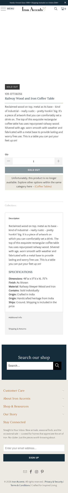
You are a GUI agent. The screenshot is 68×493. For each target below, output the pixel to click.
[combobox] (34, 366)
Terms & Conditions (20, 485)
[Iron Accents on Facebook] (31, 472)
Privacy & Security (54, 482)
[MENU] (2, 8)
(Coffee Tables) (43, 186)
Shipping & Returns (17, 329)
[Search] (56, 8)
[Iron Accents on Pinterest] (42, 472)
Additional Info (15, 317)
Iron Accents (18, 482)
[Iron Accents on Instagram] (36, 472)
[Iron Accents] (34, 8)
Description (14, 218)
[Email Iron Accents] (25, 472)
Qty (6, 154)
